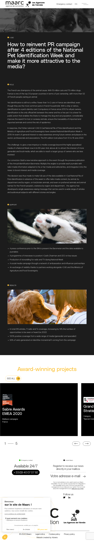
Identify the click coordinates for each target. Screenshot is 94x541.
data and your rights (77, 488)
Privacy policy (69, 534)
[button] (76, 443)
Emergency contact (64, 4)
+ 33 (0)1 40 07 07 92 (26, 472)
